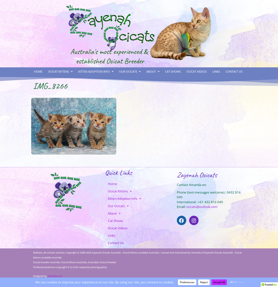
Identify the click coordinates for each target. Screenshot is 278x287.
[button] (60, 71)
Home (38, 71)
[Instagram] (194, 220)
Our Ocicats (128, 71)
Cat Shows (173, 71)
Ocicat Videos (196, 71)
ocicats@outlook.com (201, 207)
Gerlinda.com (54, 276)
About (151, 71)
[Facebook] (181, 220)
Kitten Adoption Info (94, 71)
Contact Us (234, 71)
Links (216, 71)
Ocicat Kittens (58, 71)
